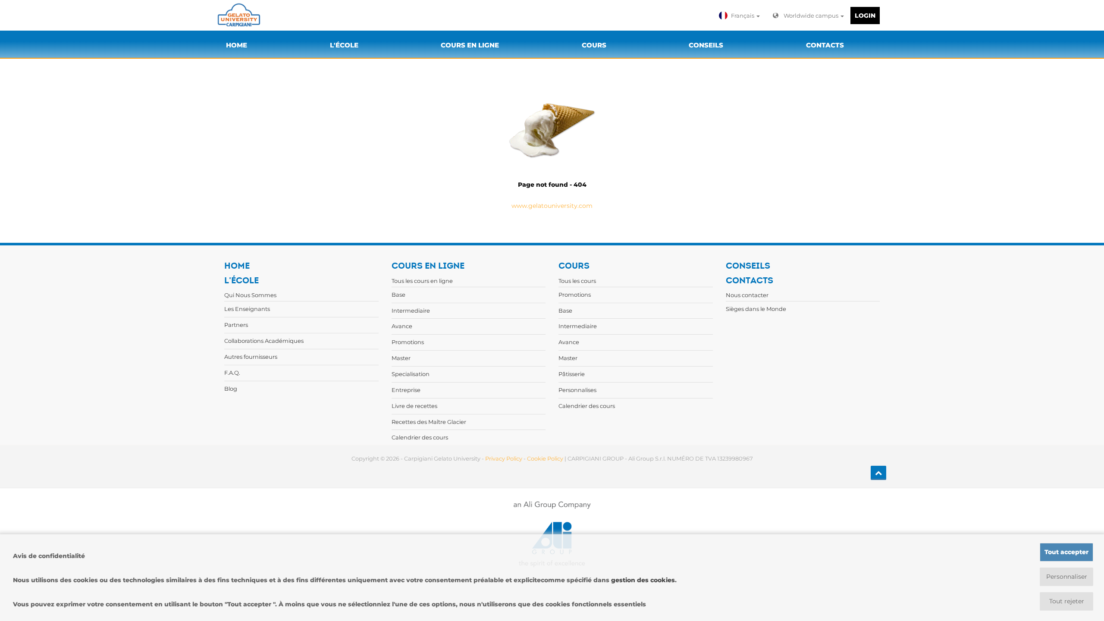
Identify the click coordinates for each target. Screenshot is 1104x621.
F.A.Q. (232, 372)
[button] (740, 15)
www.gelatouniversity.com (552, 206)
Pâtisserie (571, 373)
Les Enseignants (247, 308)
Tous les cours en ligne (422, 280)
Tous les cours (577, 280)
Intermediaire (411, 310)
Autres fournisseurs (250, 356)
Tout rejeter (1066, 601)
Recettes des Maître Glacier (429, 421)
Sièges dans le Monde (756, 308)
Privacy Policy (503, 458)
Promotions (408, 342)
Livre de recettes (414, 405)
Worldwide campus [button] (812, 15)
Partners (236, 324)
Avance (402, 326)
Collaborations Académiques (264, 340)
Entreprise (406, 389)
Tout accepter (1066, 552)
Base (398, 294)
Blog (230, 388)
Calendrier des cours (420, 437)
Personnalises (577, 389)
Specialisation (411, 373)
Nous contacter (747, 295)
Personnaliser (1066, 576)
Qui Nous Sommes (250, 295)
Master (401, 357)
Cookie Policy (545, 458)
